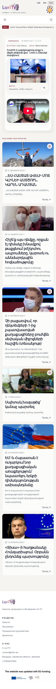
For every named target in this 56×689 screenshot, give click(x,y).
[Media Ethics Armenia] (50, 9)
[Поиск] (51, 19)
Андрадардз (13, 41)
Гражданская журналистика (15, 631)
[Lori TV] (10, 6)
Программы (7, 626)
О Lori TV (6, 648)
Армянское (7, 635)
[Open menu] (5, 19)
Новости (6, 622)
